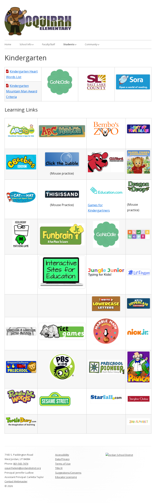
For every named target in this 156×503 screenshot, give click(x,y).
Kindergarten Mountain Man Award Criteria (21, 91)
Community (91, 44)
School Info (26, 44)
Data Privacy (62, 459)
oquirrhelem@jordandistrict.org (23, 468)
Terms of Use (63, 463)
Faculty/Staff (48, 44)
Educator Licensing (66, 477)
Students (68, 44)
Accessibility (62, 454)
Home (8, 44)
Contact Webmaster (16, 481)
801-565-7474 (20, 463)
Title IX (59, 468)
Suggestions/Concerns (68, 472)
